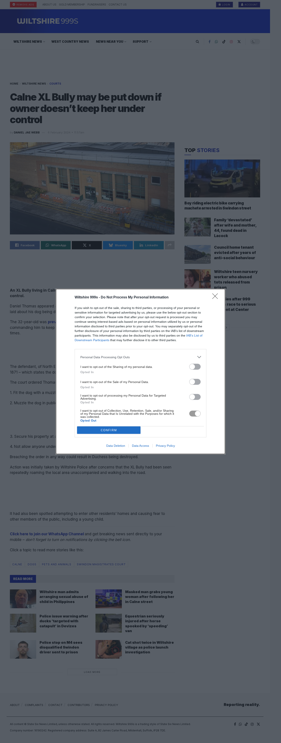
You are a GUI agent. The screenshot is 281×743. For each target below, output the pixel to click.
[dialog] (140, 371)
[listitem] (140, 357)
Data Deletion (115, 445)
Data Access (140, 445)
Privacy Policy (165, 445)
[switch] (195, 367)
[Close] (216, 297)
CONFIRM (109, 430)
